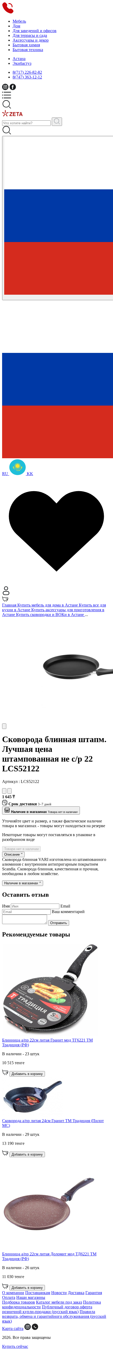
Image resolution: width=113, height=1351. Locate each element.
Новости (59, 1292)
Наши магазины (30, 1297)
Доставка (76, 1292)
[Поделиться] (9, 791)
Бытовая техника (28, 49)
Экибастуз (22, 63)
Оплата (8, 1297)
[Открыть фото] (4, 726)
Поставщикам (37, 1292)
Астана (19, 58)
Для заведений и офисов (34, 30)
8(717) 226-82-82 (27, 72)
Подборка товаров (18, 1302)
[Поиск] (57, 121)
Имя (6, 906)
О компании (13, 1292)
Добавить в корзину (27, 1074)
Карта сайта (12, 1328)
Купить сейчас (15, 1346)
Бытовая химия (26, 45)
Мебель (19, 21)
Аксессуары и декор (31, 40)
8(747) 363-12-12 (27, 77)
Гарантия (93, 1292)
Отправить (58, 923)
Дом (16, 26)
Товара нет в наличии (21, 849)
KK (29, 473)
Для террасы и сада (30, 35)
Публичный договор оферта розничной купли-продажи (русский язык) (47, 1309)
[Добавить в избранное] (4, 791)
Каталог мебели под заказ (59, 1302)
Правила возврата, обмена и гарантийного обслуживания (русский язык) (54, 1316)
